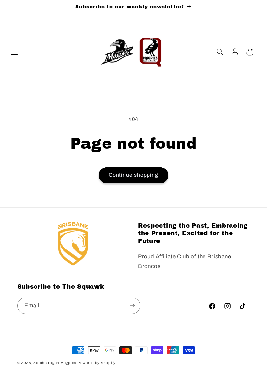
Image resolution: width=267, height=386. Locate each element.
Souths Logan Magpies (54, 363)
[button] (14, 51)
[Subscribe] (132, 306)
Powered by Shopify (96, 363)
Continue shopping (133, 175)
